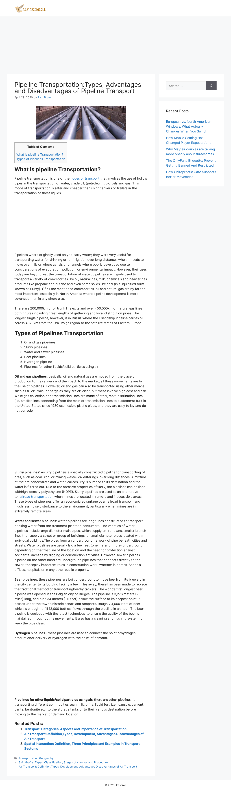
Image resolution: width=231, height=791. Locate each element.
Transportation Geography (36, 758)
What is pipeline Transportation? (39, 154)
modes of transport (84, 178)
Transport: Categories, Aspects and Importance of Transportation (75, 729)
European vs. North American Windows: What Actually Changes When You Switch (188, 126)
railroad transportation (36, 496)
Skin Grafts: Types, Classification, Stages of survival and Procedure (63, 762)
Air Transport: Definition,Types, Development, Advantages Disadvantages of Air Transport (78, 766)
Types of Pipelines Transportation (40, 159)
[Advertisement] (115, 43)
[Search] (211, 85)
